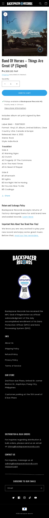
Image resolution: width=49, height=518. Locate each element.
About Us (9, 343)
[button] (3, 3)
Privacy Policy (11, 360)
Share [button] (7, 195)
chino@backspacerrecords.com (24, 446)
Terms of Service (13, 366)
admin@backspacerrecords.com (21, 463)
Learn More (27, 216)
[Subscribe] (41, 488)
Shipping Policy (12, 348)
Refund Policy (11, 354)
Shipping (5, 75)
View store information (15, 108)
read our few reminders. (27, 235)
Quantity (5, 79)
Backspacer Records (26, 513)
